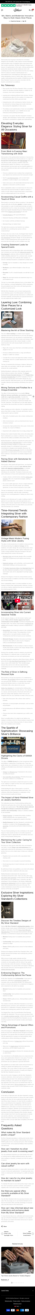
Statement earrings (8, 563)
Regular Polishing (7, 815)
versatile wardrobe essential (11, 1016)
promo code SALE (10, 1051)
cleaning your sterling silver (8, 883)
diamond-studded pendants (15, 468)
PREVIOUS (6, 1231)
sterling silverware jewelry (8, 969)
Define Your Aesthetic (7, 688)
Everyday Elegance (8, 215)
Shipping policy (17, 1303)
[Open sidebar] (33, 396)
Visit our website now (20, 1084)
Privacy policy (16, 1301)
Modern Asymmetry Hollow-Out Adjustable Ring (18, 568)
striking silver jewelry (25, 252)
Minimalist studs (7, 556)
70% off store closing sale (12, 450)
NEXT (29, 1231)
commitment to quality (20, 980)
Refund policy (8, 1301)
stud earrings (23, 160)
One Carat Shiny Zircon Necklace (11, 777)
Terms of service (25, 1301)
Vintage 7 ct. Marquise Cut (10, 772)
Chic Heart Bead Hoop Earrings (17, 661)
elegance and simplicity (14, 211)
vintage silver (18, 1041)
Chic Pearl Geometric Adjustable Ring (11, 442)
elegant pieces (14, 1046)
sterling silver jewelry (24, 926)
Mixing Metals (6, 630)
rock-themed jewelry (12, 178)
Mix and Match (12, 679)
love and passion (5, 237)
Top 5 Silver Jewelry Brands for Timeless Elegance (15, 1276)
